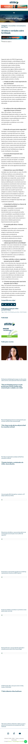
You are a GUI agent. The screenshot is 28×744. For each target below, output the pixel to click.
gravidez (16, 312)
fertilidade (11, 312)
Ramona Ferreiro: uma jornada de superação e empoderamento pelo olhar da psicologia (12, 648)
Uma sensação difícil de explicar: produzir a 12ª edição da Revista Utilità (13, 494)
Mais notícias (17, 26)
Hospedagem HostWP (18, 741)
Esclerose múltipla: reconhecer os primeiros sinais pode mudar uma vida (13, 610)
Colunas (10, 26)
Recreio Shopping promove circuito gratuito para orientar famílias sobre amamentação (13, 420)
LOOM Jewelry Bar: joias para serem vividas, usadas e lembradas (12, 686)
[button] (14, 13)
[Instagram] (8, 733)
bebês (6, 312)
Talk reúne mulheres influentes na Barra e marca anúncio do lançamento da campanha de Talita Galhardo (13, 725)
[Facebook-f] (14, 733)
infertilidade (23, 312)
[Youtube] (20, 733)
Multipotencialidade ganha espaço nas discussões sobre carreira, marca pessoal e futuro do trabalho (13, 379)
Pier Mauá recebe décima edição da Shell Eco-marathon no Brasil (12, 457)
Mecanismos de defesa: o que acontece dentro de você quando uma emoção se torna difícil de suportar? (13, 533)
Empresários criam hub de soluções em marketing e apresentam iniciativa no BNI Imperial (13, 572)
